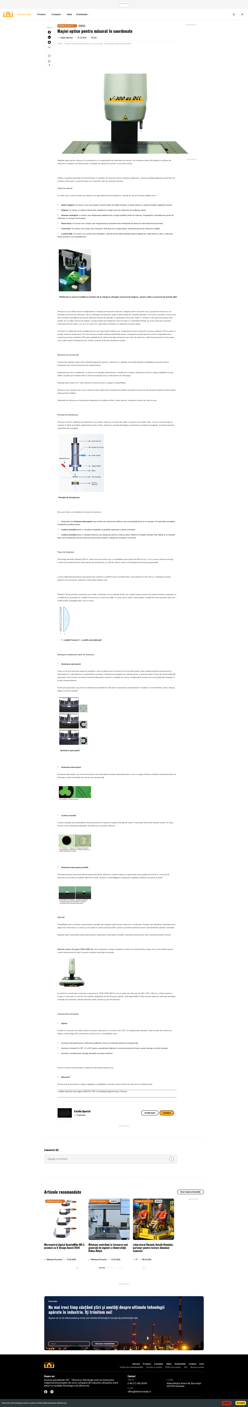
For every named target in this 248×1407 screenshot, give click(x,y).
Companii (158, 1364)
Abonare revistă (197, 1367)
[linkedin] (49, 37)
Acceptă (241, 1403)
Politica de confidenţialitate (131, 1367)
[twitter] (49, 42)
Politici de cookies (173, 1367)
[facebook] (49, 32)
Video (169, 1364)
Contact (167, 1113)
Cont (201, 1364)
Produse (147, 1364)
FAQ (185, 1367)
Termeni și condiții (154, 1367)
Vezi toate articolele (190, 1192)
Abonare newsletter (105, 1343)
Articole (136, 1364)
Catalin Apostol (82, 1111)
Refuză (226, 1403)
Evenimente (180, 1364)
